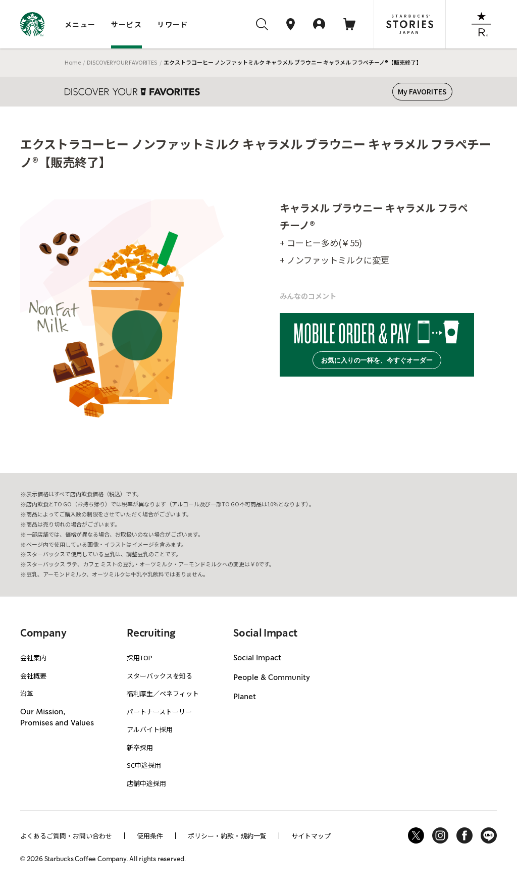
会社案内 (33, 657)
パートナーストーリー (159, 711)
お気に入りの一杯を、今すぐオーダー (377, 360)
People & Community (271, 677)
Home (73, 62)
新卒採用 (140, 747)
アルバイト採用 (150, 729)
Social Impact (257, 658)
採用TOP (139, 657)
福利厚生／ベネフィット (163, 693)
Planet (244, 697)
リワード (172, 24)
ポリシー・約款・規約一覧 (227, 835)
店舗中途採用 (146, 783)
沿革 (26, 693)
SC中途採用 (144, 765)
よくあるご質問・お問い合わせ (66, 835)
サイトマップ (311, 835)
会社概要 (33, 675)
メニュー (80, 24)
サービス (126, 24)
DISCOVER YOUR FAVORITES (122, 62)
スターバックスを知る (159, 675)
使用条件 (150, 835)
